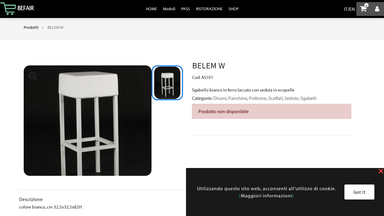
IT (346, 9)
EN (352, 9)
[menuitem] (151, 8)
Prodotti (31, 27)
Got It (359, 192)
